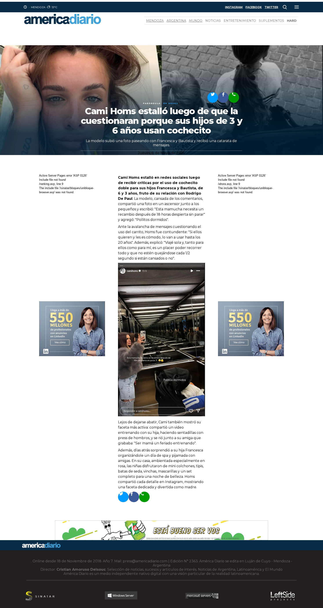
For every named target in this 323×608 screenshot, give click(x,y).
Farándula (152, 103)
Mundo (195, 21)
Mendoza (155, 21)
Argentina (176, 21)
